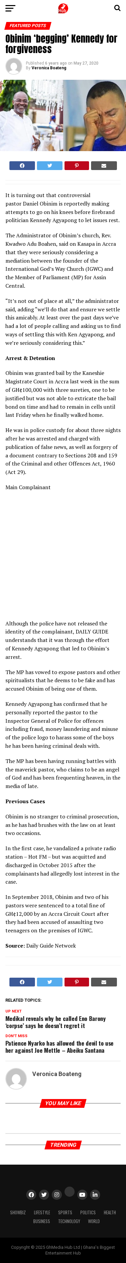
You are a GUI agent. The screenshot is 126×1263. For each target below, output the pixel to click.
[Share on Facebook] (22, 165)
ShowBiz (18, 1212)
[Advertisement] (64, 557)
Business (41, 1221)
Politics (88, 1212)
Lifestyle (42, 1212)
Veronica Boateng (49, 68)
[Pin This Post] (77, 165)
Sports (65, 1212)
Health (110, 1212)
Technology (69, 1221)
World (94, 1221)
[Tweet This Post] (49, 165)
